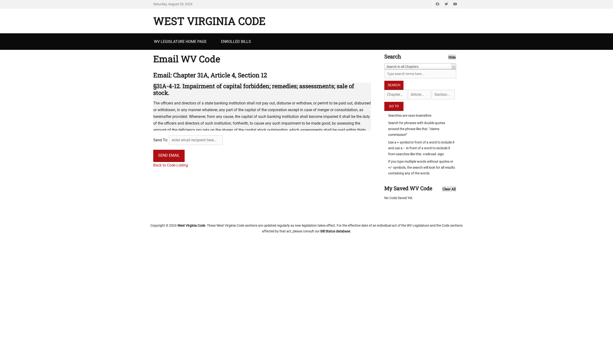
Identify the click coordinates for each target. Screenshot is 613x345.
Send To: (160, 140)
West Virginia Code (209, 21)
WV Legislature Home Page (180, 41)
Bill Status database (335, 231)
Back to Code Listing (170, 165)
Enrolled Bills (236, 41)
